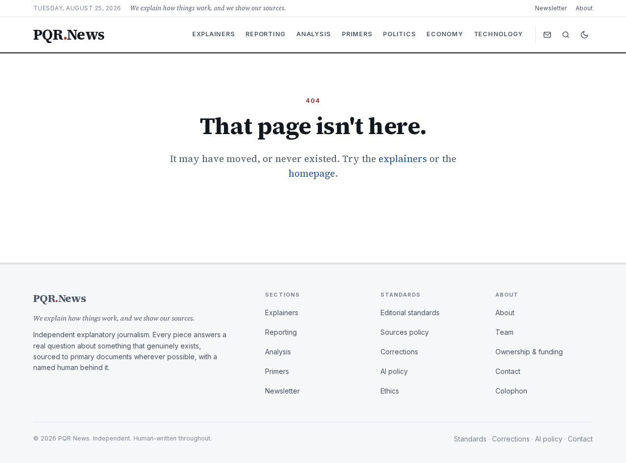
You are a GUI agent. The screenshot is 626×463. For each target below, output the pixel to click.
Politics (399, 34)
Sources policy (404, 332)
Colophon (511, 391)
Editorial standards (410, 312)
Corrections (399, 351)
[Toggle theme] (584, 34)
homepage (312, 173)
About (584, 8)
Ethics (389, 391)
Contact (507, 371)
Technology (498, 34)
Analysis (313, 34)
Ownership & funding (529, 351)
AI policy (394, 371)
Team (504, 332)
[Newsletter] (547, 34)
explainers (403, 158)
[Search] (566, 34)
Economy (444, 34)
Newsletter (551, 8)
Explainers (213, 34)
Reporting (266, 34)
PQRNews (68, 34)
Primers (357, 34)
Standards (470, 439)
